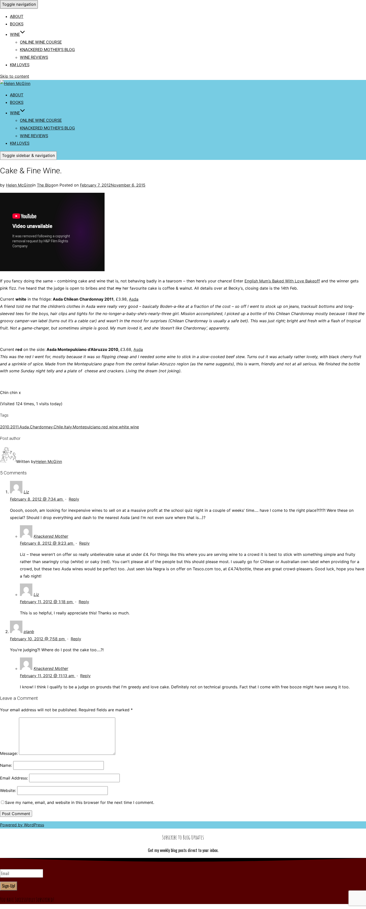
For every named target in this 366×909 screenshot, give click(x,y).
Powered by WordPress (22, 824)
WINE (15, 34)
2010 (4, 426)
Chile (58, 426)
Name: (6, 765)
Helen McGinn (19, 185)
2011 (14, 426)
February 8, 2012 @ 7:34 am (37, 499)
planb (29, 631)
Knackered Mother (51, 536)
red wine (110, 426)
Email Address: (14, 778)
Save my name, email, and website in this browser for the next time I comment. (79, 802)
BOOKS (16, 23)
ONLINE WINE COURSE (41, 42)
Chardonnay (41, 426)
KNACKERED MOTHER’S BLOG (47, 49)
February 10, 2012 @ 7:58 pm (38, 638)
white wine (129, 426)
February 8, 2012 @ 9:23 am (47, 543)
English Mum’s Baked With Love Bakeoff (282, 280)
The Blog (45, 185)
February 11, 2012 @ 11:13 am (47, 675)
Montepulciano (87, 426)
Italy (68, 426)
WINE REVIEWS (34, 57)
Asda (133, 299)
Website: (8, 790)
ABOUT (16, 16)
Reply (74, 499)
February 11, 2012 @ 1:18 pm (47, 601)
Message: (9, 753)
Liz (26, 491)
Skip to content (14, 76)
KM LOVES (19, 64)
